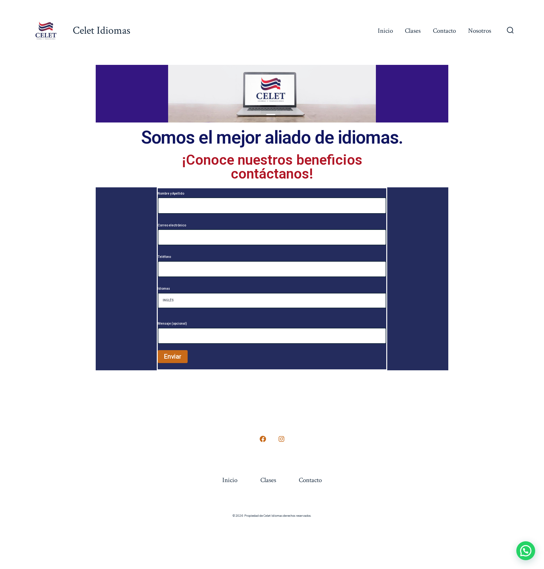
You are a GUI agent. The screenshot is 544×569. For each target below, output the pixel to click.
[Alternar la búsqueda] (510, 31)
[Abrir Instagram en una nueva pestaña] (281, 439)
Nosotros (479, 30)
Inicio (385, 30)
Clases (413, 30)
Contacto (444, 30)
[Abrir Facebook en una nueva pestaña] (263, 439)
